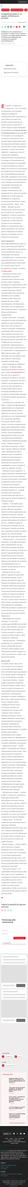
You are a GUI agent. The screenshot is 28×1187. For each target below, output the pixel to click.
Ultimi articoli (5, 10)
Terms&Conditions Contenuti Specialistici (14, 1141)
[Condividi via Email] (16, 27)
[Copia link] (14, 27)
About (6, 1138)
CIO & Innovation (11, 22)
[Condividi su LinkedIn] (8, 27)
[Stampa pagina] (19, 27)
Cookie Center (14, 1143)
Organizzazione (22, 22)
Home (3, 22)
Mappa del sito (14, 1185)
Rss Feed (21, 1138)
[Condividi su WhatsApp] (2, 27)
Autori (11, 1138)
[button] (1, 6)
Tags (15, 1138)
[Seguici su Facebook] (21, 1133)
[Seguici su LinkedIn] (14, 1133)
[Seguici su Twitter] (17, 1133)
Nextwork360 (4, 1150)
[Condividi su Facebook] (11, 27)
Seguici (6, 1133)
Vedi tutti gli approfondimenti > (17, 1123)
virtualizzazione (16, 372)
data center (8, 271)
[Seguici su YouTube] (24, 1133)
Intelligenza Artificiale (17, 10)
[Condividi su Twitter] (5, 27)
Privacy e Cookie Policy (14, 1140)
